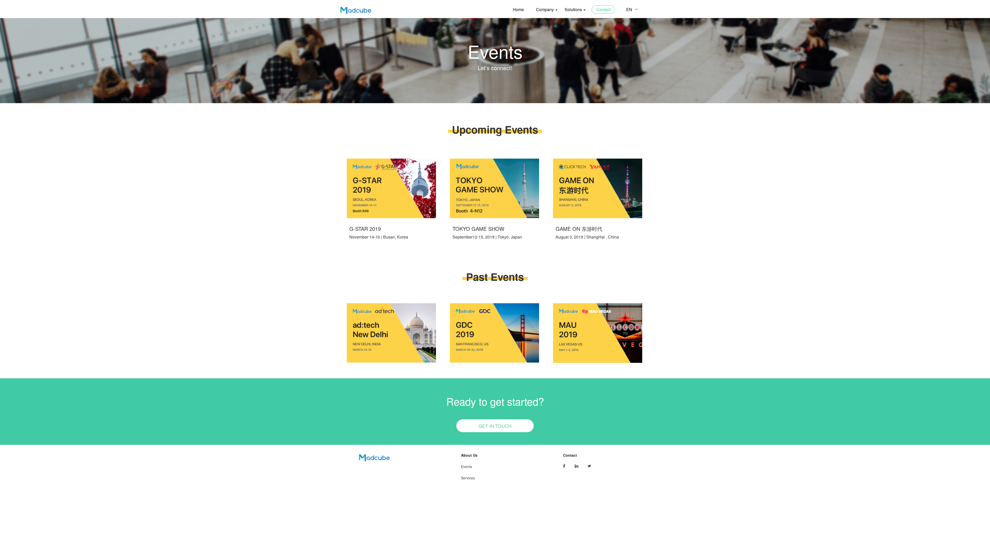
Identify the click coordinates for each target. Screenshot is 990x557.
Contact (603, 9)
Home (518, 9)
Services (468, 477)
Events (466, 466)
